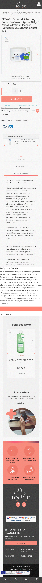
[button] (39, 4)
